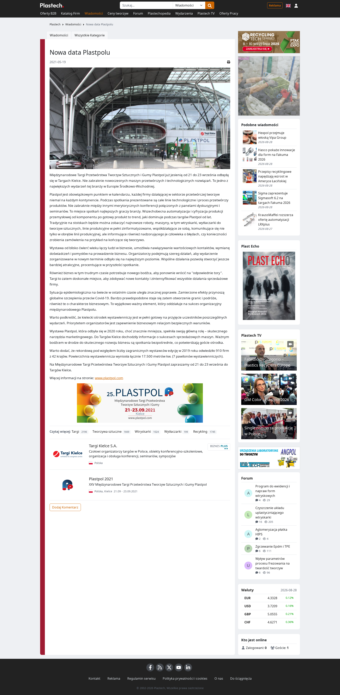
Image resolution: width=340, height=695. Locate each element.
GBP (247, 614)
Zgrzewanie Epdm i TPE (272, 546)
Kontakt (94, 678)
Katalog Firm (70, 13)
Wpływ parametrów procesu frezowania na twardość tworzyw (272, 563)
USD (247, 606)
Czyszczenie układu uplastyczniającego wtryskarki (269, 512)
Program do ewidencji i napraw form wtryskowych (272, 491)
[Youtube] (179, 667)
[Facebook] (150, 667)
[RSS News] (160, 667)
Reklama (275, 5)
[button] (296, 5)
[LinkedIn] (188, 667)
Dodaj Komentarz (65, 507)
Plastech (55, 24)
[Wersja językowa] (288, 5)
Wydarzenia (184, 13)
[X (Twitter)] (169, 667)
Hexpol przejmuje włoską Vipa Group (272, 135)
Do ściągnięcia (241, 678)
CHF (247, 622)
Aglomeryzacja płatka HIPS (271, 531)
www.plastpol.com (109, 378)
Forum (138, 13)
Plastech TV (206, 13)
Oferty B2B (48, 13)
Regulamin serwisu (141, 678)
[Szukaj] (209, 5)
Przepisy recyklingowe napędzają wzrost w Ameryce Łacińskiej (274, 176)
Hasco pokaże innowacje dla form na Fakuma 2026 (276, 155)
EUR (247, 598)
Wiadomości (94, 13)
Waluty (247, 590)
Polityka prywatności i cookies (185, 678)
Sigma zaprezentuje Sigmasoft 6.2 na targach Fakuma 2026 (274, 198)
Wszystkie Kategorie (90, 35)
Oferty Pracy (228, 13)
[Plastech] (52, 5)
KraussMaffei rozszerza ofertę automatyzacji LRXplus (275, 219)
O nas (218, 678)
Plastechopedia (159, 13)
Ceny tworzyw (118, 13)
